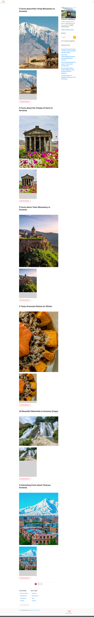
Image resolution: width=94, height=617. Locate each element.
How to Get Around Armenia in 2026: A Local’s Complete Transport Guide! (68, 50)
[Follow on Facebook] (20, 605)
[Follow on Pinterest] (28, 605)
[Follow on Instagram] (22, 605)
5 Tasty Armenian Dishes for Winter (35, 306)
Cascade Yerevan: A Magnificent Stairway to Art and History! (68, 77)
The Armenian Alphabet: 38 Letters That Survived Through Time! (68, 64)
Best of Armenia (24, 593)
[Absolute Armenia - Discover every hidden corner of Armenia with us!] (6, 2)
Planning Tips (23, 595)
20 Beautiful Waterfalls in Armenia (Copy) (38, 411)
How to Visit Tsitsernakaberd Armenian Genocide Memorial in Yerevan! (68, 57)
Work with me (35, 595)
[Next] (42, 584)
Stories (39, 610)
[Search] (92, 2)
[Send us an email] (26, 605)
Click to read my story (67, 29)
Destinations (23, 598)
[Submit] (74, 37)
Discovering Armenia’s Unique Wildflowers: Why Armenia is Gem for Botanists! (68, 70)
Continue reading (25, 101)
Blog (33, 598)
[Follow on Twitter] (24, 605)
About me (34, 593)
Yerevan (22, 600)
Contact (34, 600)
